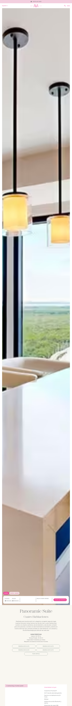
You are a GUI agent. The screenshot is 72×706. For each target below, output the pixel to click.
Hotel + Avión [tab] (14, 593)
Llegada (7, 598)
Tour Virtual (36, 653)
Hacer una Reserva (60, 599)
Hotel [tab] (6, 593)
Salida (14, 598)
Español (4, 5)
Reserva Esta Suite (23, 646)
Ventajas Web (36, 1)
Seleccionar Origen (43, 598)
